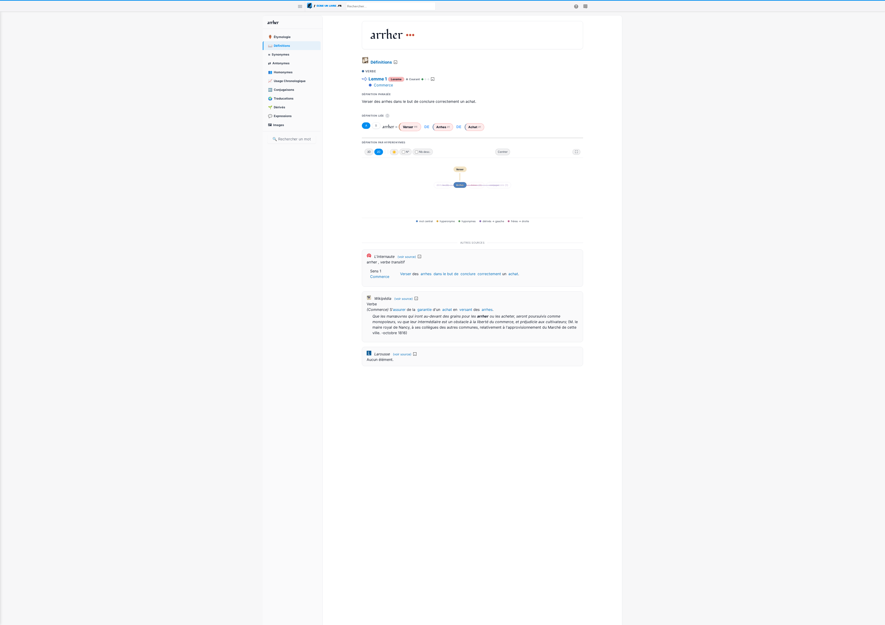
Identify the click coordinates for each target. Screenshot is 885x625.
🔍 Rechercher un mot (291, 139)
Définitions (381, 62)
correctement (489, 273)
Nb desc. (424, 151)
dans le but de (446, 273)
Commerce (383, 85)
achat (474, 127)
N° (407, 151)
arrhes (443, 127)
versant (465, 309)
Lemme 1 (378, 79)
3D (369, 151)
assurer (399, 309)
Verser (405, 273)
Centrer (502, 151)
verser (410, 127)
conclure (467, 273)
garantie (424, 309)
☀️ (394, 152)
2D (379, 151)
